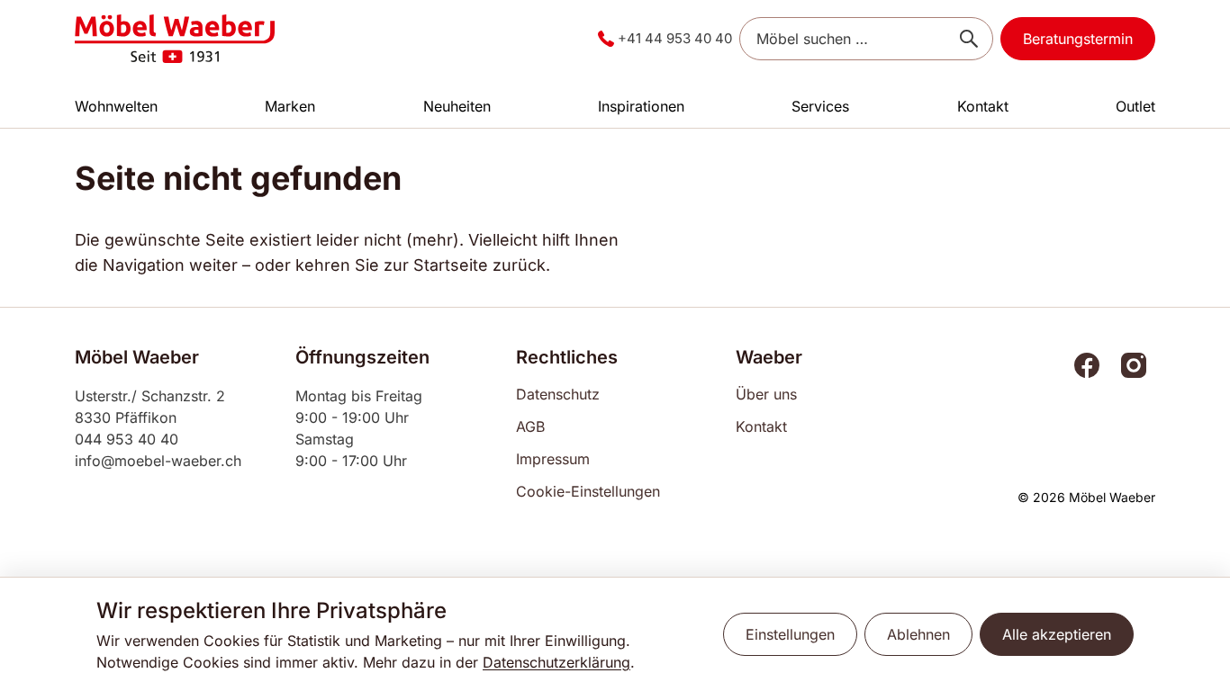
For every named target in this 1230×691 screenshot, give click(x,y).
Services (820, 106)
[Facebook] (1086, 365)
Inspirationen (641, 106)
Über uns (766, 394)
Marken (290, 106)
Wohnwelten (116, 106)
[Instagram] (1133, 365)
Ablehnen (918, 634)
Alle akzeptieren (1056, 634)
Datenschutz (558, 394)
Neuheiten (457, 106)
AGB (530, 426)
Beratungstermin (1078, 39)
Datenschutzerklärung (556, 662)
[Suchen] (969, 39)
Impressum (553, 459)
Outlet (1135, 106)
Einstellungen (790, 634)
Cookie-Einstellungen (588, 491)
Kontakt (982, 106)
